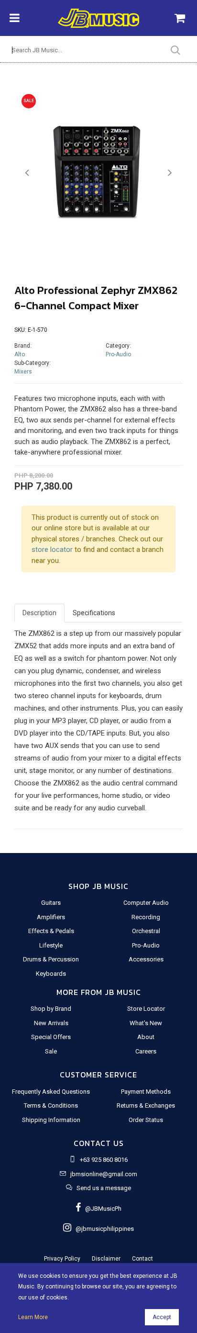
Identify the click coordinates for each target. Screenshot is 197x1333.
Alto (19, 354)
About (145, 1037)
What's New (146, 1023)
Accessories (146, 959)
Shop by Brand (51, 1008)
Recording (145, 917)
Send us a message (104, 1188)
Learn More (33, 1317)
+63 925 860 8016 (104, 1159)
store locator (52, 549)
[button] (27, 173)
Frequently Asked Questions (51, 1091)
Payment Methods (146, 1091)
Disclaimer (106, 1258)
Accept (162, 1317)
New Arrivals (51, 1023)
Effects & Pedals (51, 931)
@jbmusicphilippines (102, 1228)
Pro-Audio (118, 354)
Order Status (146, 1119)
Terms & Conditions (51, 1105)
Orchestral (146, 931)
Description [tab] (39, 613)
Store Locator (146, 1008)
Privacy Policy (62, 1258)
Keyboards (51, 973)
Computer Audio (146, 902)
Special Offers (51, 1037)
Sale (51, 1051)
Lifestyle (51, 945)
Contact (142, 1258)
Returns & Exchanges (146, 1105)
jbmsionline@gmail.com (103, 1174)
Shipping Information (51, 1119)
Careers (145, 1051)
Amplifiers (51, 917)
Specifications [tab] (94, 613)
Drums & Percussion (51, 959)
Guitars (51, 902)
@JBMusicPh (101, 1208)
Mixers (23, 371)
